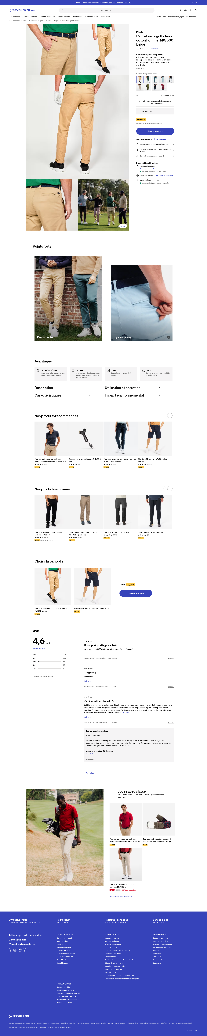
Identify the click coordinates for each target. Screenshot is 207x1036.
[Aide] (185, 10)
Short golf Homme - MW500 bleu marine (152, 460)
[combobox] (155, 111)
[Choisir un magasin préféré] (180, 10)
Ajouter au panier (155, 131)
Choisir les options (136, 593)
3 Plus (123, 226)
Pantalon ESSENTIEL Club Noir (150, 532)
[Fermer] (196, 2)
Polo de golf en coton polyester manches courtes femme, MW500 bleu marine (51, 460)
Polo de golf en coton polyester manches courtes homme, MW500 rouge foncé (125, 840)
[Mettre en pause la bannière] (193, 2)
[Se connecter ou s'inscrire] (190, 10)
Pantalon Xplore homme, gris (116, 532)
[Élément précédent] (163, 415)
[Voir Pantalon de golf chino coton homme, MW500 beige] (52, 586)
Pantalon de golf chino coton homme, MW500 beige (51, 609)
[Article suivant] (169, 415)
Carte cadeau (191, 17)
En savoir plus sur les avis (42, 676)
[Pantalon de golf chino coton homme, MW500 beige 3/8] (77, 127)
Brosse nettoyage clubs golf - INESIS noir (85, 460)
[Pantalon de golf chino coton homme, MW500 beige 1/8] (103, 49)
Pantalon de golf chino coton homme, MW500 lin (122, 885)
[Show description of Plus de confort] (98, 337)
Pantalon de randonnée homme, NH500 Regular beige (83, 533)
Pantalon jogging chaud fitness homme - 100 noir (48, 533)
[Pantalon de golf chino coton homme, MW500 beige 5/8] (103, 205)
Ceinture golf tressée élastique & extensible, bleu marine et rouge (157, 840)
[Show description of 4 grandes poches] (168, 337)
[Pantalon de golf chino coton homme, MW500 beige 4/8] (52, 205)
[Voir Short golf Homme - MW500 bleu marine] (92, 586)
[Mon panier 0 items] (195, 10)
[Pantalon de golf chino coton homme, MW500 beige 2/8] (52, 49)
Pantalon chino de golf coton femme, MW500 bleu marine (120, 460)
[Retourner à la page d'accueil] (22, 10)
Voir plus (89, 753)
